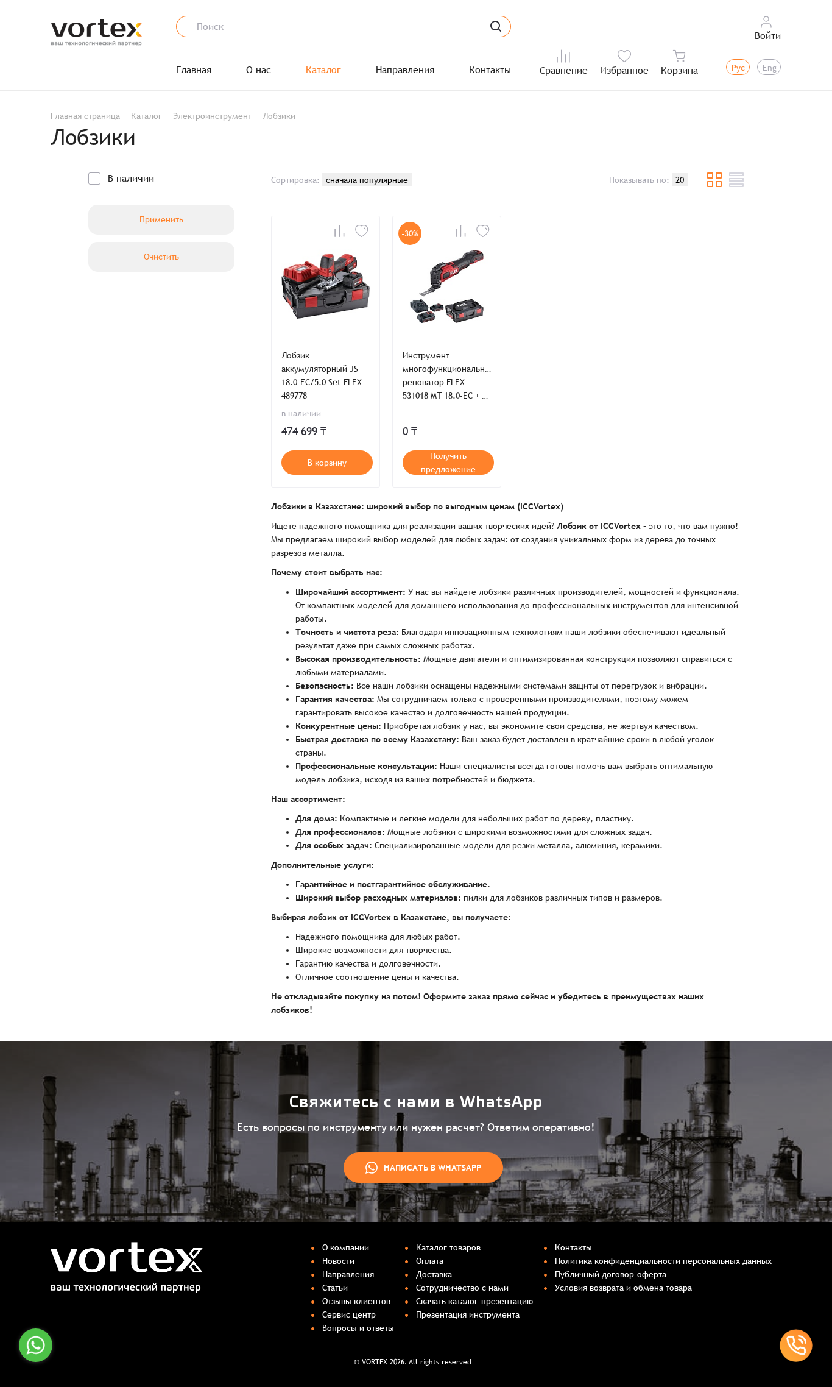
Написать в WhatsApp (432, 1167)
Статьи (335, 1288)
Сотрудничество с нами (462, 1288)
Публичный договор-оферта (610, 1274)
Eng (770, 68)
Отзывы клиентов (356, 1301)
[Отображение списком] (736, 179)
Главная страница (85, 116)
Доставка (434, 1274)
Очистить (161, 256)
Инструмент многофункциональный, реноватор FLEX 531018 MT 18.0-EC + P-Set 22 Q (447, 376)
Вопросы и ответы (358, 1328)
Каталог (323, 70)
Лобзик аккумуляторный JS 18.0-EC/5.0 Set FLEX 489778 (321, 375)
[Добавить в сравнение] (339, 231)
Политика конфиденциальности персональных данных (663, 1261)
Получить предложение (448, 462)
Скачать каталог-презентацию (474, 1301)
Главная (193, 70)
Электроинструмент (212, 116)
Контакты (490, 70)
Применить (161, 219)
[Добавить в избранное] (362, 231)
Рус (738, 68)
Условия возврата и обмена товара (623, 1288)
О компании (345, 1247)
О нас (258, 70)
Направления (405, 70)
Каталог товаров (448, 1247)
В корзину (327, 462)
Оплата (429, 1261)
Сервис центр (349, 1314)
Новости (338, 1261)
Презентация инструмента (468, 1314)
